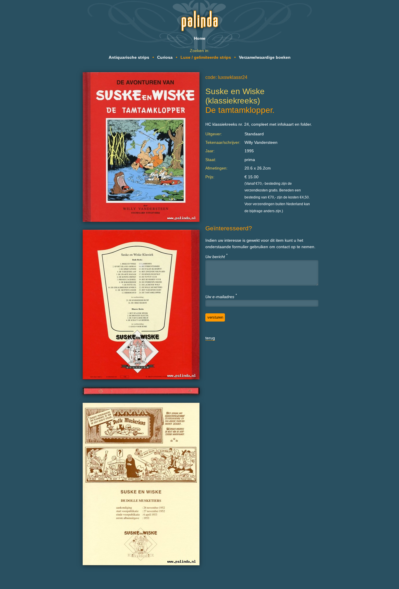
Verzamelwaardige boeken (265, 57)
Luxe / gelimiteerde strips (206, 57)
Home (199, 38)
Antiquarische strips (129, 57)
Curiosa (165, 57)
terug (210, 338)
